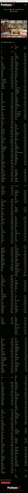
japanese (20, 192)
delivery (20, 134)
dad (20, 124)
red (7, 385)
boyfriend (7, 162)
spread (7, 465)
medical (20, 259)
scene (7, 409)
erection (20, 181)
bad (7, 96)
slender (7, 438)
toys (21, 412)
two (21, 424)
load (20, 230)
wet (21, 455)
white (21, 456)
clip (20, 78)
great (7, 266)
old (20, 299)
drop (20, 161)
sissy (7, 430)
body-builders (7, 147)
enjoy (20, 180)
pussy (7, 372)
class (20, 71)
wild (21, 459)
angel (7, 71)
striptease (21, 348)
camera (20, 56)
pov (7, 356)
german (7, 255)
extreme (7, 193)
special (7, 459)
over (20, 312)
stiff (21, 339)
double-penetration (20, 152)
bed (7, 120)
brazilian (7, 163)
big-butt (7, 129)
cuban (20, 108)
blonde (7, 141)
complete (20, 92)
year (21, 475)
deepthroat (20, 133)
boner (7, 151)
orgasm (20, 306)
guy (7, 269)
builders (7, 181)
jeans (20, 193)
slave (7, 436)
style (21, 356)
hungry (7, 309)
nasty (20, 282)
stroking (21, 350)
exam (7, 188)
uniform (21, 433)
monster (20, 268)
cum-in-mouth (20, 111)
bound (7, 157)
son (7, 454)
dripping (20, 158)
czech (20, 119)
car (20, 59)
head (7, 288)
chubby (20, 69)
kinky (20, 207)
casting (20, 62)
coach (20, 84)
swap (21, 368)
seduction (7, 412)
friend (7, 237)
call (20, 53)
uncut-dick (21, 430)
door (20, 149)
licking (20, 226)
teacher (21, 385)
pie (7, 338)
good (7, 261)
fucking (7, 240)
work (21, 462)
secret (7, 411)
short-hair (7, 424)
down (20, 154)
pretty (7, 362)
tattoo (21, 383)
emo (20, 177)
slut (7, 442)
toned (21, 407)
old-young (20, 300)
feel (7, 210)
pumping (7, 371)
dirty (20, 143)
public (7, 368)
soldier (7, 451)
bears (7, 117)
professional (7, 365)
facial (7, 202)
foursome (7, 232)
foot (7, 229)
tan (21, 380)
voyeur (21, 442)
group (7, 267)
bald (7, 99)
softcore (7, 450)
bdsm (7, 112)
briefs (7, 168)
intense (7, 322)
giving (7, 258)
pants (20, 320)
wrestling (21, 465)
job (20, 198)
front (7, 238)
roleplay (7, 398)
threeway (21, 395)
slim (7, 439)
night (20, 286)
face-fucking (7, 201)
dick (20, 137)
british (7, 169)
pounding (7, 354)
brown (7, 172)
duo (20, 164)
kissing (20, 209)
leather (20, 223)
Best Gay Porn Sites (5, 482)
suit (21, 360)
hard (7, 284)
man (20, 247)
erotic (7, 185)
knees (20, 212)
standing (7, 468)
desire (20, 136)
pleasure (7, 344)
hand (7, 278)
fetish (7, 214)
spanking (7, 457)
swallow (21, 366)
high (7, 290)
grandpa (7, 264)
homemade (7, 294)
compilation (20, 90)
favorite (7, 208)
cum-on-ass (20, 113)
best (7, 126)
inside (7, 320)
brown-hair (7, 174)
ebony (20, 172)
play (7, 342)
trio (21, 419)
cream (20, 102)
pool (7, 347)
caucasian (20, 63)
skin (7, 433)
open (20, 303)
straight (21, 344)
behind (7, 123)
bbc (7, 111)
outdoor (20, 309)
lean (20, 221)
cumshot (20, 116)
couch (20, 96)
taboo (21, 376)
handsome (7, 281)
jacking (20, 190)
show (7, 427)
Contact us (22, 490)
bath (7, 108)
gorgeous (7, 263)
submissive (21, 357)
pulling (7, 369)
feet (7, 211)
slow (7, 441)
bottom (7, 156)
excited (7, 190)
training (21, 413)
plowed (7, 345)
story (21, 342)
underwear (21, 431)
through (21, 398)
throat (21, 397)
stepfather (7, 472)
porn (7, 350)
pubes (7, 366)
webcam (21, 453)
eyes (7, 194)
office (20, 296)
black (7, 136)
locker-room (20, 233)
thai (21, 391)
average (7, 88)
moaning (20, 265)
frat (7, 234)
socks (7, 447)
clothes (20, 81)
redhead (7, 387)
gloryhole (7, 260)
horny (7, 299)
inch (7, 317)
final (7, 217)
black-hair (7, 139)
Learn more (14, 1)
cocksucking (20, 87)
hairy (7, 276)
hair (7, 275)
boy (7, 160)
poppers (7, 348)
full (7, 241)
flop (7, 228)
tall (21, 379)
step (7, 471)
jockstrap (20, 201)
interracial (7, 323)
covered (20, 99)
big (7, 127)
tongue (21, 409)
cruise (20, 107)
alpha (7, 64)
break (7, 165)
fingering (7, 219)
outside (20, 311)
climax (20, 75)
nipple (20, 288)
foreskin (7, 231)
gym (7, 270)
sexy (7, 420)
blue (7, 144)
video (21, 438)
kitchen (20, 210)
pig (7, 341)
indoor (7, 319)
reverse (7, 390)
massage (20, 251)
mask (20, 250)
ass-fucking (7, 79)
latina (20, 218)
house (7, 303)
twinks (21, 422)
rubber (7, 403)
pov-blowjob (7, 357)
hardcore (7, 285)
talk (21, 377)
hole (7, 291)
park (20, 321)
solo (7, 453)
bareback (7, 106)
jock (20, 199)
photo (20, 332)
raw (7, 382)
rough (7, 401)
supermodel (21, 363)
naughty (20, 283)
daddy (20, 125)
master (20, 253)
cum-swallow (20, 114)
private (7, 363)
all (7, 61)
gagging (7, 248)
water (21, 452)
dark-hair (20, 128)
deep (20, 131)
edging (20, 174)
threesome (21, 394)
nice (20, 285)
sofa (7, 448)
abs (7, 56)
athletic (7, 85)
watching (21, 450)
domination (20, 148)
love (20, 236)
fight (7, 216)
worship (21, 464)
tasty (21, 382)
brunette (7, 175)
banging (7, 102)
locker (20, 232)
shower (7, 429)
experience (7, 191)
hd (7, 287)
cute (20, 117)
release (7, 388)
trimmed (21, 418)
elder (20, 175)
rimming (7, 394)
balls (7, 100)
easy (20, 169)
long (20, 235)
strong (21, 351)
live (20, 229)
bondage (7, 150)
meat (20, 257)
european (7, 187)
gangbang (7, 251)
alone (7, 62)
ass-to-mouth (7, 82)
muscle (20, 275)
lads (20, 217)
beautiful (7, 118)
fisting (7, 223)
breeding (7, 166)
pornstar (7, 351)
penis (20, 329)
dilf (20, 142)
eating (20, 171)
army (7, 74)
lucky (20, 239)
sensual (7, 417)
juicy (20, 202)
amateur (7, 65)
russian (7, 404)
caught (20, 65)
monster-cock (20, 269)
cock (20, 86)
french (7, 235)
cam (20, 54)
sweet (21, 371)
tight (21, 403)
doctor (20, 145)
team (21, 386)
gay (7, 254)
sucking (21, 359)
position (7, 353)
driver (20, 160)
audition (7, 86)
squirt (7, 466)
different (20, 139)
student (21, 354)
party (20, 323)
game (7, 249)
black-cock (7, 138)
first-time (7, 222)
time (21, 404)
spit (7, 462)
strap (21, 345)
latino (20, 220)
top (21, 410)
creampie (20, 104)
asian (7, 76)
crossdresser (20, 105)
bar (7, 103)
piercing (7, 339)
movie (20, 274)
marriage (20, 248)
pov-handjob (7, 359)
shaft (7, 421)
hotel (7, 302)
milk (20, 262)
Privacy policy (15, 490)
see (7, 414)
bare (7, 105)
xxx (21, 470)
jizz (20, 196)
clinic (20, 77)
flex (7, 225)
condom (20, 93)
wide (21, 458)
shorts (7, 426)
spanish (7, 456)
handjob (7, 279)
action (7, 58)
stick (21, 338)
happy (7, 282)
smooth (7, 445)
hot (7, 300)
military (20, 260)
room (7, 400)
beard (7, 115)
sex (7, 418)
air (7, 59)
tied (21, 401)
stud (21, 353)
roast (7, 397)
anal (7, 70)
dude (20, 163)
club (20, 83)
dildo (20, 140)
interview (20, 185)
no (20, 289)
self (7, 415)
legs (20, 224)
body (7, 145)
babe (7, 93)
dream (20, 155)
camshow (20, 57)
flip (7, 226)
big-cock (7, 130)
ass (7, 77)
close (20, 80)
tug (21, 421)
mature (20, 256)
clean (20, 74)
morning (20, 271)
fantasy (7, 205)
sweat (21, 369)
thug (21, 400)
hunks (7, 311)
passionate (20, 324)
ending (20, 178)
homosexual (7, 296)
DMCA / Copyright (7, 490)
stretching (21, 347)
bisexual (7, 133)
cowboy (20, 101)
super (21, 362)
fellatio (7, 213)
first (7, 220)
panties (20, 318)
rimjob (7, 393)
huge (7, 305)
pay (20, 326)
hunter (7, 312)
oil (20, 297)
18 (7, 47)
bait (7, 97)
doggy (20, 146)
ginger (7, 257)
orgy (20, 308)
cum (20, 110)
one (20, 302)
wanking (21, 447)
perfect (20, 330)
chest (20, 66)
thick (21, 392)
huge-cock (7, 306)
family (7, 204)
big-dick (7, 132)
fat (7, 207)
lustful (20, 241)
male (20, 245)
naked (20, 280)
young (21, 476)
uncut (21, 428)
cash (20, 60)
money (20, 266)
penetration (20, 327)
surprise (21, 365)
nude (20, 291)
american (7, 68)
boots (7, 153)
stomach (21, 341)
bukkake (20, 47)
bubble (7, 177)
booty (7, 154)
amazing (7, 67)
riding (7, 391)
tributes (21, 416)
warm (21, 449)
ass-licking (7, 80)
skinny (7, 435)
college (20, 89)
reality (7, 384)
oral (20, 305)
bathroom (7, 109)
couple (20, 98)
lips (20, 227)
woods (21, 461)
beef (7, 121)
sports (7, 463)
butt (20, 48)
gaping (7, 252)
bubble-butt (7, 178)
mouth (20, 272)
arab (7, 73)
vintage (21, 439)
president (7, 360)
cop (20, 95)
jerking (20, 195)
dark (20, 127)
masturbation (20, 254)
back (7, 94)
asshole (7, 83)
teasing (21, 388)
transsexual (21, 415)
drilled (20, 157)
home (7, 293)
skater (7, 432)
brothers (7, 171)
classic (20, 72)
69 (7, 51)
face (7, 199)
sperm (7, 460)
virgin (21, 441)
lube (20, 238)
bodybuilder (7, 148)
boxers (7, 159)
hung (7, 308)
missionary (20, 263)
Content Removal (14, 492)
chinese (20, 68)
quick (7, 377)
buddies (7, 180)
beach (7, 114)
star (7, 469)
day (20, 130)
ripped (7, 395)
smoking (7, 444)
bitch (7, 135)
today (21, 406)
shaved (7, 423)
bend (7, 124)
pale (20, 317)
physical (20, 333)
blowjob (7, 142)
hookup (7, 297)
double (20, 151)
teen (21, 389)
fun (7, 243)
